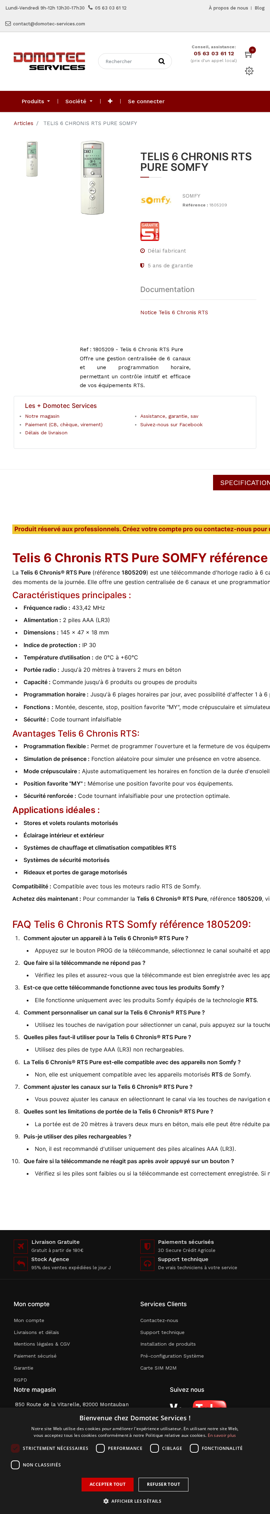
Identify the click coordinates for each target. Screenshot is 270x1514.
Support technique (162, 1332)
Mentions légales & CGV (42, 1344)
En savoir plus (222, 1435)
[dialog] (135, 1461)
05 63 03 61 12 (111, 8)
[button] (110, 101)
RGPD (20, 1380)
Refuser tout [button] (163, 1484)
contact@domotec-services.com (49, 23)
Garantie (23, 1368)
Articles (23, 123)
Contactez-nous (159, 1320)
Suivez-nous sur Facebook (171, 424)
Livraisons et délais (36, 1332)
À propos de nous (228, 8)
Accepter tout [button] (108, 1484)
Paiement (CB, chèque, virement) (64, 424)
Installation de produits (168, 1344)
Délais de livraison (46, 432)
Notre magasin (42, 416)
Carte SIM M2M (158, 1368)
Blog (260, 8)
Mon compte (29, 1320)
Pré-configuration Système (172, 1356)
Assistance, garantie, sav (169, 416)
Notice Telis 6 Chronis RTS (174, 312)
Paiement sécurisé (35, 1356)
